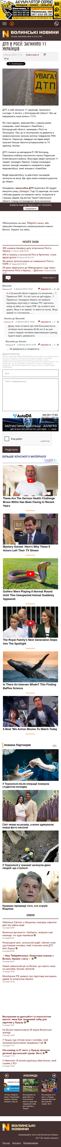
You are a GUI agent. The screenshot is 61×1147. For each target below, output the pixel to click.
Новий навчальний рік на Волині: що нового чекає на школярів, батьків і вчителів (28, 967)
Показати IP (7, 289)
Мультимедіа (30, 1075)
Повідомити (30, 208)
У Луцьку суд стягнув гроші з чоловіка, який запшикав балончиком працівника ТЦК (25, 1041)
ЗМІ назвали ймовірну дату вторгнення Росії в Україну (26, 249)
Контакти (16, 1142)
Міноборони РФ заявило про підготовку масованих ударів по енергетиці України (29, 977)
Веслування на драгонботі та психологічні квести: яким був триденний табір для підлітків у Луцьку (30, 1101)
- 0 (57, 321)
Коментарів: (32, 54)
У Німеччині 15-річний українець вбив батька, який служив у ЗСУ (29, 1062)
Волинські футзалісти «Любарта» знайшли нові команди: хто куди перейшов (27, 934)
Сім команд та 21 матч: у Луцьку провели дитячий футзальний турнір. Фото (48, 1099)
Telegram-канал (35, 222)
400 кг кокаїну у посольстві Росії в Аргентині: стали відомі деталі (29, 256)
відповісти (46, 288)
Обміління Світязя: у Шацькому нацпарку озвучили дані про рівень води (29, 923)
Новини (31, 915)
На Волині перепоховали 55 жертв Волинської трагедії (27, 1031)
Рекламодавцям (30, 1142)
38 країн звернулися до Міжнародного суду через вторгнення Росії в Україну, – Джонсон (28, 269)
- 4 (57, 289)
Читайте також (30, 242)
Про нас (6, 1142)
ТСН (33, 116)
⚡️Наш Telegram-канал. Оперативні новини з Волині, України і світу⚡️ (11, 1098)
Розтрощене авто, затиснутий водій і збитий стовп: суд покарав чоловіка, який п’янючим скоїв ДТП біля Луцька (29, 945)
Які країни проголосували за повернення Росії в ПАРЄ (27, 262)
